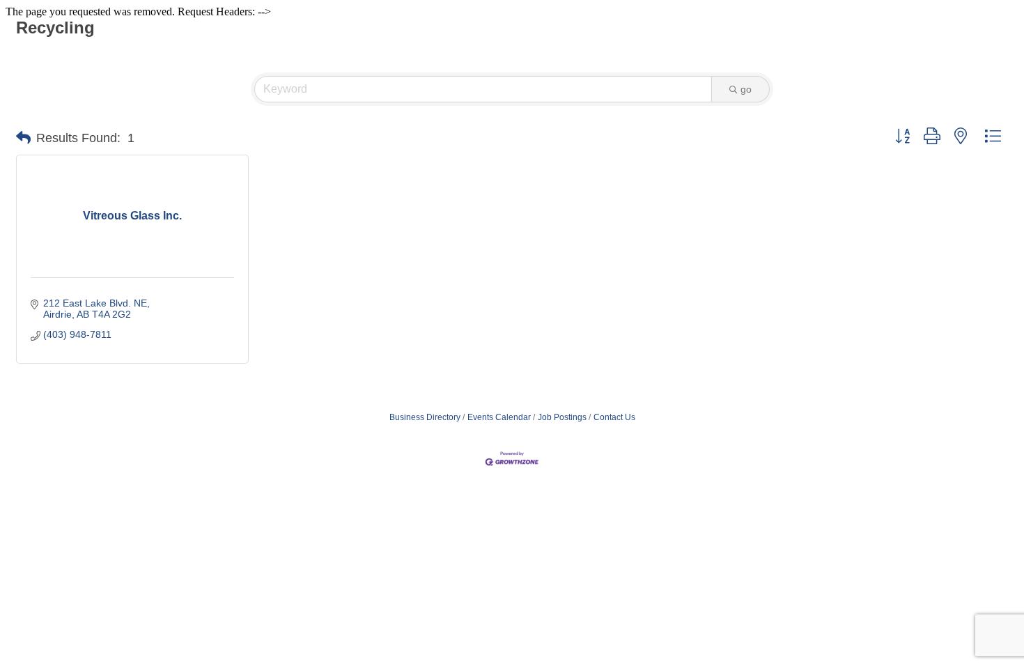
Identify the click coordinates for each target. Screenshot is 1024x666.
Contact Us (614, 417)
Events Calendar (499, 417)
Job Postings (562, 417)
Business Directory (424, 417)
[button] (23, 138)
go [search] (746, 89)
